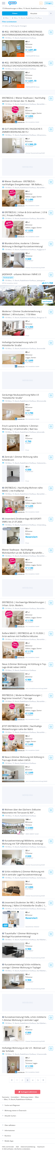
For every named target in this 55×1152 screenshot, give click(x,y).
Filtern (14, 13)
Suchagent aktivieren (29, 1092)
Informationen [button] (10, 1130)
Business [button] (8, 1136)
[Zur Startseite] (12, 3)
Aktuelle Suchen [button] (10, 1116)
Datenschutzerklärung (28, 1147)
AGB (17, 1147)
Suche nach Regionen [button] (12, 1105)
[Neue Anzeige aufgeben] (40, 3)
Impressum (41, 1147)
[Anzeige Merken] (51, 32)
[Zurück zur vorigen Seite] (11, 1080)
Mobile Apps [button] (9, 1141)
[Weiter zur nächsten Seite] (43, 1080)
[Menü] (3, 3)
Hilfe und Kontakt (8, 1147)
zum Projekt (47, 301)
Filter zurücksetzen (9, 22)
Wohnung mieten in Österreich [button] (15, 1110)
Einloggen (48, 3)
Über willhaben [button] (10, 1125)
